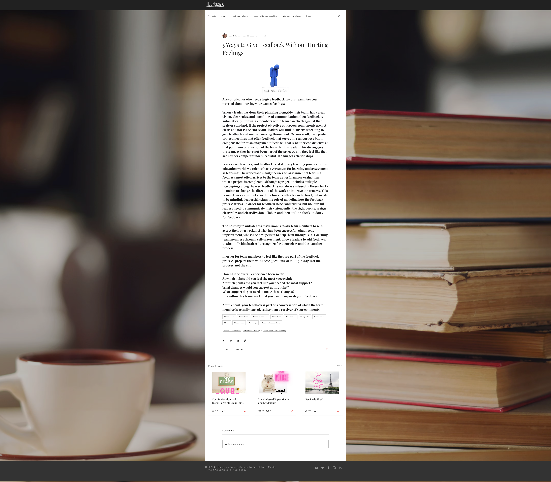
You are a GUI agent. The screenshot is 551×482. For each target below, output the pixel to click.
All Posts (212, 16)
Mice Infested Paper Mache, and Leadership (274, 401)
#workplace (319, 316)
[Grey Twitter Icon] (322, 468)
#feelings (253, 322)
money (224, 16)
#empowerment (260, 316)
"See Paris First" (314, 399)
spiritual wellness (240, 16)
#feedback (239, 322)
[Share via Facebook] (223, 340)
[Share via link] (245, 340)
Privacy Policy (238, 469)
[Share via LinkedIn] (237, 340)
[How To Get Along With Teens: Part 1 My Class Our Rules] (229, 382)
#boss (226, 322)
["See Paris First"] (322, 382)
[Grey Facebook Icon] (328, 468)
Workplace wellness (292, 16)
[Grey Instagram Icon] (334, 468)
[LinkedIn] (340, 468)
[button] (339, 16)
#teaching (276, 316)
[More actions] (327, 35)
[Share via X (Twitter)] (230, 340)
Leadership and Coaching (265, 16)
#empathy (304, 316)
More (308, 16)
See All (340, 365)
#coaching (243, 316)
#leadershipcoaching (271, 322)
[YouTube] (317, 468)
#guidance (291, 316)
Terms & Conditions (216, 469)
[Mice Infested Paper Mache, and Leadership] (275, 382)
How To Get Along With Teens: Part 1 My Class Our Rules (227, 401)
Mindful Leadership (251, 330)
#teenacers (229, 316)
